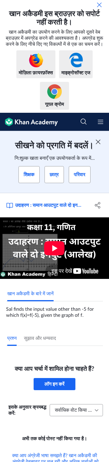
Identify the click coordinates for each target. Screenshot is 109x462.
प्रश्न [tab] (12, 338)
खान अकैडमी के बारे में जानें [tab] (30, 293)
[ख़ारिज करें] (99, 5)
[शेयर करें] (98, 205)
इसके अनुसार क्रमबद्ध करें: (27, 410)
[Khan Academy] (29, 122)
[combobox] (76, 410)
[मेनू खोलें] (100, 122)
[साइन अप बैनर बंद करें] (98, 142)
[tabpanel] (54, 309)
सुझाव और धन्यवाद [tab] (40, 338)
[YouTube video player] (54, 248)
